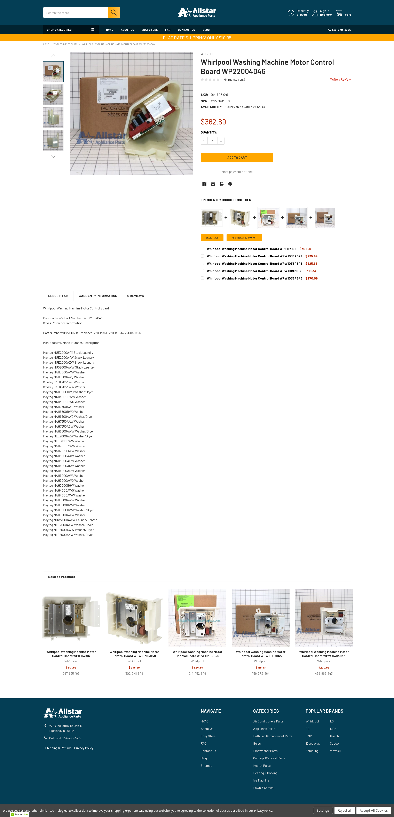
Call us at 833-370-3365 (65, 738)
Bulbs (257, 743)
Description (58, 296)
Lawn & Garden (263, 788)
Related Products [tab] (61, 577)
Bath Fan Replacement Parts (272, 736)
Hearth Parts (262, 765)
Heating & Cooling (265, 773)
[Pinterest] (230, 184)
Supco (334, 743)
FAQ (168, 29)
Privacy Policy (83, 748)
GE (308, 728)
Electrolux (313, 743)
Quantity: (209, 132)
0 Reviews (135, 296)
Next (53, 156)
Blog (206, 29)
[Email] (213, 184)
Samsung (312, 751)
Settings (323, 810)
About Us (127, 29)
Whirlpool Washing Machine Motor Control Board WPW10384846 (197, 654)
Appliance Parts (264, 728)
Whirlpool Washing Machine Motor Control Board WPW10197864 (260, 654)
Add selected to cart (244, 237)
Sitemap (206, 765)
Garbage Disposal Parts (269, 758)
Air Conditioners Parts (268, 721)
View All (335, 751)
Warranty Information (98, 296)
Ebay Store (150, 29)
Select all (212, 237)
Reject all (345, 810)
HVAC (109, 29)
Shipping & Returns (58, 748)
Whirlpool (312, 721)
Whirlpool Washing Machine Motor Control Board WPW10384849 (134, 654)
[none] (131, 113)
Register (326, 14)
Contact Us (186, 29)
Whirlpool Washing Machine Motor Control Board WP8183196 (71, 654)
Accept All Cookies (374, 810)
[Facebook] (204, 184)
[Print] (221, 184)
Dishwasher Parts (265, 751)
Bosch (334, 736)
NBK (333, 728)
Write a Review (340, 79)
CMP (309, 736)
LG (332, 721)
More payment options (237, 171)
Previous (53, 55)
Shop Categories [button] (59, 29)
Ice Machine (261, 780)
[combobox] (81, 12)
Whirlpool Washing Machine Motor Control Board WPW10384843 (324, 654)
